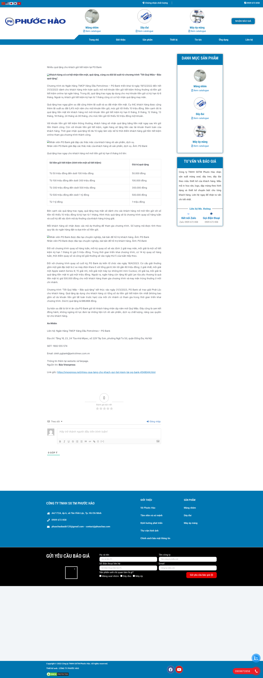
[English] (7, 3)
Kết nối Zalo (188, 218)
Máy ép (139, 576)
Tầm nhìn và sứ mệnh (151, 515)
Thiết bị (173, 39)
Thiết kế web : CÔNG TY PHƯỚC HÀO (62, 668)
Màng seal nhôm (110, 576)
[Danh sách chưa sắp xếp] (81, 441)
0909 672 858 (253, 3)
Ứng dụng (223, 39)
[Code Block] (90, 441)
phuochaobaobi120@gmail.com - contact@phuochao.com (81, 526)
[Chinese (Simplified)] (3, 3)
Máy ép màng (191, 523)
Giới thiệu (120, 39)
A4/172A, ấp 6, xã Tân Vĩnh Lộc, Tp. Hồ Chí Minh (76, 513)
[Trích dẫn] (86, 441)
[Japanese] (11, 3)
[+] (102, 441)
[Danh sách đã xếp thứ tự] (77, 441)
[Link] (94, 441)
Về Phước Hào (147, 507)
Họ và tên (104, 554)
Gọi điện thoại (211, 218)
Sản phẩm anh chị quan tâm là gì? (116, 572)
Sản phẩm (148, 39)
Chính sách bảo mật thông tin (155, 538)
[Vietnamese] (19, 3)
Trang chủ (94, 39)
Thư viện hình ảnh (149, 530)
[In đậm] (60, 441)
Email (162, 563)
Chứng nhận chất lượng (156, 3)
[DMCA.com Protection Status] (57, 674)
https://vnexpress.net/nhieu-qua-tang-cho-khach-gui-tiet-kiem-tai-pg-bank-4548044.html (106, 372)
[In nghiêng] (64, 441)
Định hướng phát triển (151, 523)
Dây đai (187, 515)
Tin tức (198, 39)
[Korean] (15, 3)
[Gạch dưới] (69, 441)
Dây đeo (127, 576)
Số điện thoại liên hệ (109, 563)
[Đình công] (73, 441)
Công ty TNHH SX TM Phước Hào (70, 503)
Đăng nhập (155, 421)
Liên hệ (249, 39)
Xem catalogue (93, 31)
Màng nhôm (190, 507)
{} (98, 441)
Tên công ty (164, 554)
